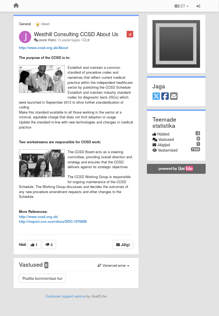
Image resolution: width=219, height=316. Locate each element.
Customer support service (65, 296)
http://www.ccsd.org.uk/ (38, 216)
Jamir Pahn (47, 39)
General (25, 23)
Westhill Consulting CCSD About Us (76, 34)
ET (182, 6)
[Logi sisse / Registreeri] (198, 5)
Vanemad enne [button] (114, 265)
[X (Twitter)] (156, 96)
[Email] (174, 96)
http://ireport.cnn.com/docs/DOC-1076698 (53, 221)
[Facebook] (165, 96)
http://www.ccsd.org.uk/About (43, 47)
